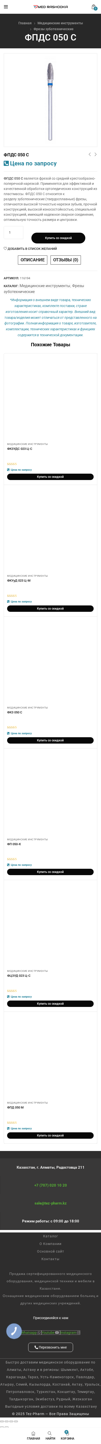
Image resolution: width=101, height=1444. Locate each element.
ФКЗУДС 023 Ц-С (19, 449)
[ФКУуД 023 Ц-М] (50, 530)
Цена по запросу (33, 163)
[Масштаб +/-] (2, 1421)
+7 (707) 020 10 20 (50, 1185)
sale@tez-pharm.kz (51, 1203)
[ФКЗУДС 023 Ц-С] (50, 398)
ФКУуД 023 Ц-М (18, 580)
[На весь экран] (7, 1421)
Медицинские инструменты (60, 23)
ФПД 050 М (15, 1107)
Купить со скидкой (58, 238)
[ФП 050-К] (50, 794)
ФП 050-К (14, 844)
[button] (93, 6)
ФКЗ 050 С (14, 712)
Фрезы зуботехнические (54, 29)
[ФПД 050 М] (50, 1057)
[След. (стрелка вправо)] (7, 1427)
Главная (25, 23)
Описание (33, 259)
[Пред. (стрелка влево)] (2, 1427)
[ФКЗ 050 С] (50, 662)
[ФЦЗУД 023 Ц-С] (50, 925)
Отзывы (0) (65, 259)
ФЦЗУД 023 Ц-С (19, 975)
